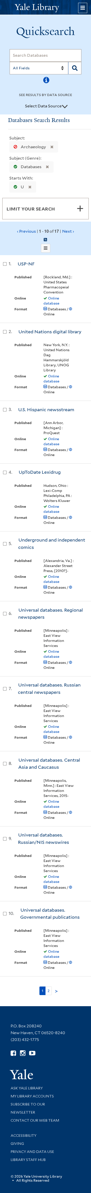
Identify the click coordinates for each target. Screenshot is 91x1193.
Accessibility (23, 1136)
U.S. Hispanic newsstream (46, 409)
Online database (51, 300)
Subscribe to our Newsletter (28, 1108)
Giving (17, 1144)
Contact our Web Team (35, 1120)
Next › (68, 231)
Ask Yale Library (27, 1088)
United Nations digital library (49, 331)
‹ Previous (45, 231)
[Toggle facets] (80, 208)
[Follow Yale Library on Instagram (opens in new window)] (22, 1053)
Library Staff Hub (28, 1160)
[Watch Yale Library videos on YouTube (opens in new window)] (32, 1053)
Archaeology (33, 146)
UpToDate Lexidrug (40, 472)
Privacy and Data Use (32, 1152)
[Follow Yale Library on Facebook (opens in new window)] (13, 1053)
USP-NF (26, 263)
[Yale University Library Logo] (45, 7)
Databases (31, 166)
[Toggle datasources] (65, 106)
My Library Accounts (32, 1096)
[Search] (74, 68)
